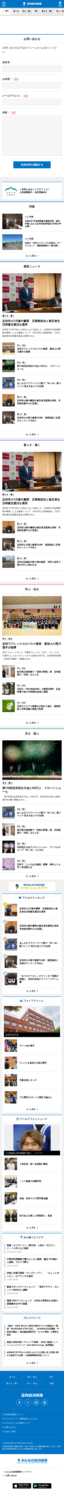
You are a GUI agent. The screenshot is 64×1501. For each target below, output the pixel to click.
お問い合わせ (10, 1427)
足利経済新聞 (32, 4)
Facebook (19, 1402)
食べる (16, 11)
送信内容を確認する (32, 164)
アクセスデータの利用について (18, 1423)
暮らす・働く (47, 11)
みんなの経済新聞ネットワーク (32, 1461)
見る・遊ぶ (27, 11)
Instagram (36, 1402)
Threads (44, 1402)
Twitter (28, 1402)
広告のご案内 (10, 1431)
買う (37, 11)
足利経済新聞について (14, 1414)
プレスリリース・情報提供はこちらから (21, 1418)
